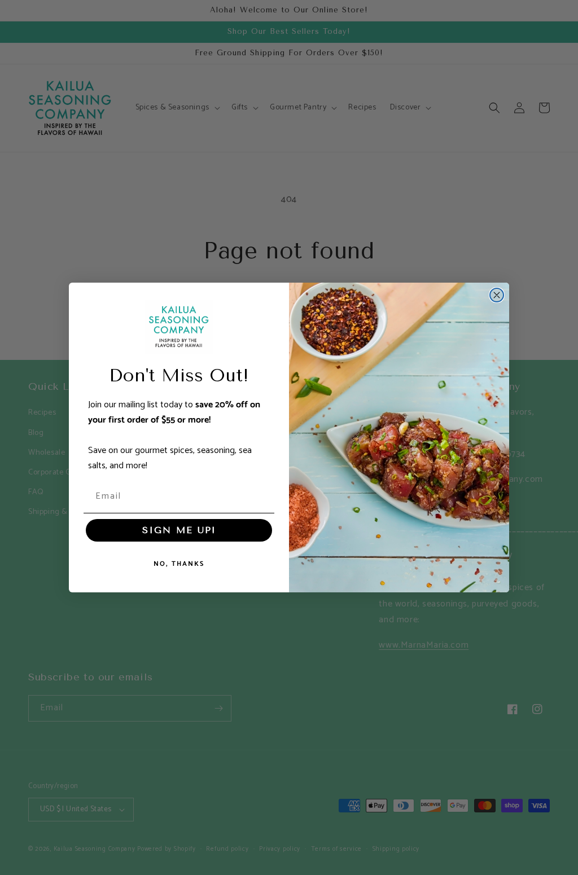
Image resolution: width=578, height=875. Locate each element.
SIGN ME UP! (179, 530)
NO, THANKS (179, 564)
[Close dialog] (496, 295)
